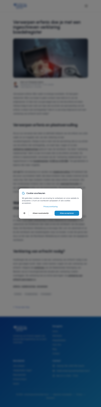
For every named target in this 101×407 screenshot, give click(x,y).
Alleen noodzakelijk (41, 213)
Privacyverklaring (50, 206)
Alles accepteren (67, 213)
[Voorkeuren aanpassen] (24, 213)
